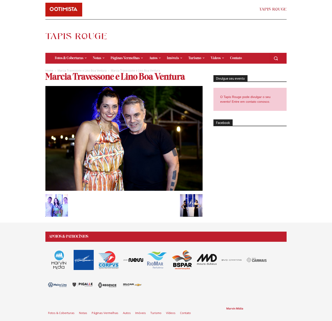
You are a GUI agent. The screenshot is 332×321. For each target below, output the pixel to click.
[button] (275, 58)
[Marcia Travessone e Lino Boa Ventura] (124, 189)
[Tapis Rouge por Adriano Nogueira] (80, 36)
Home (49, 70)
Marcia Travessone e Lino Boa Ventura (82, 70)
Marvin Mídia (234, 308)
